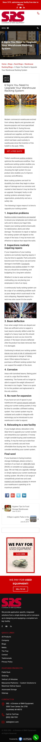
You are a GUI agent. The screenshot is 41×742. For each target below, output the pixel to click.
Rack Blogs (18, 64)
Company (5, 640)
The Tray (5, 651)
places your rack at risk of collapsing (18, 353)
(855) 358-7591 (12, 717)
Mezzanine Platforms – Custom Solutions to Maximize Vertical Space (19, 684)
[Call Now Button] (36, 737)
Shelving (5, 676)
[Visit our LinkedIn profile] (24, 7)
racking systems (25, 158)
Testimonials (7, 658)
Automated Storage (9, 689)
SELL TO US (20, 589)
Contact (5, 655)
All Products (6, 637)
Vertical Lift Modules (10, 679)
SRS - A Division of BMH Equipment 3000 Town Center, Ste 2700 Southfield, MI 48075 (19, 706)
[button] (4, 28)
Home (4, 64)
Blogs (10, 64)
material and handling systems (16, 482)
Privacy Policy (7, 662)
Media (4, 647)
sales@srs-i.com (12, 722)
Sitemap (5, 693)
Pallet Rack (6, 672)
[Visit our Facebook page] (17, 7)
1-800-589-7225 (29, 464)
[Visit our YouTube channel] (20, 7)
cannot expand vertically (26, 403)
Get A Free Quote (14, 151)
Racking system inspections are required (20, 217)
